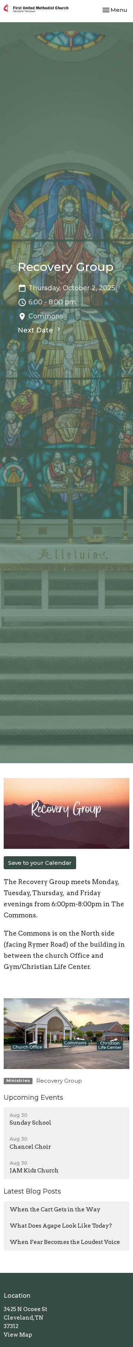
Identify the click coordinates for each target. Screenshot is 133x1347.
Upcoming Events (33, 1097)
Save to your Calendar (40, 862)
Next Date (36, 330)
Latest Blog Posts (32, 1191)
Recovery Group (59, 1080)
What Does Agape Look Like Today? (61, 1225)
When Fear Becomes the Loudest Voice (65, 1242)
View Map (18, 1334)
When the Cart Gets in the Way (55, 1209)
